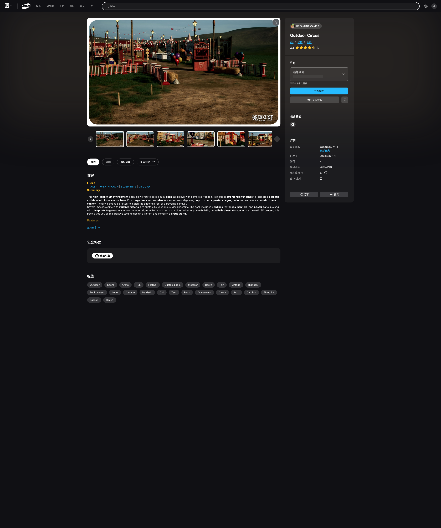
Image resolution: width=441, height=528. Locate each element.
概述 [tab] (93, 161)
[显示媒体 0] (110, 139)
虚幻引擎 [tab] (105, 255)
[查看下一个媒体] (277, 139)
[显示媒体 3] (201, 139)
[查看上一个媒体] (90, 139)
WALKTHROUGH (109, 186)
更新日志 (325, 150)
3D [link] (292, 41)
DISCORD (144, 186)
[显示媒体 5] (261, 139)
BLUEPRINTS (128, 186)
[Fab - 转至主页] (26, 6)
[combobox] (263, 6)
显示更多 (92, 227)
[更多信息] (326, 173)
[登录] (434, 6)
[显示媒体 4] (231, 139)
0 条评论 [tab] (145, 161)
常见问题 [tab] (125, 161)
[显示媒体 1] (140, 139)
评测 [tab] (108, 161)
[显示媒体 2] (170, 139)
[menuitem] (38, 6)
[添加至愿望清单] (344, 100)
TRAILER (92, 186)
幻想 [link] (309, 41)
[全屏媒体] (276, 22)
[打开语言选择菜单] (426, 6)
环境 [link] (300, 41)
